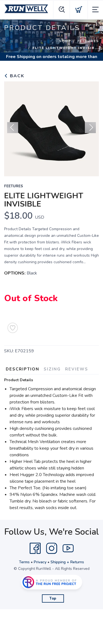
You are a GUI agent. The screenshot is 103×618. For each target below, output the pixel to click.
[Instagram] (51, 548)
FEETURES (88, 41)
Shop (65, 41)
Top (52, 598)
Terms (24, 562)
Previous (12, 127)
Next (90, 127)
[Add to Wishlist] (12, 328)
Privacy (40, 562)
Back (16, 76)
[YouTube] (68, 548)
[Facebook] (35, 548)
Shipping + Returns (67, 562)
